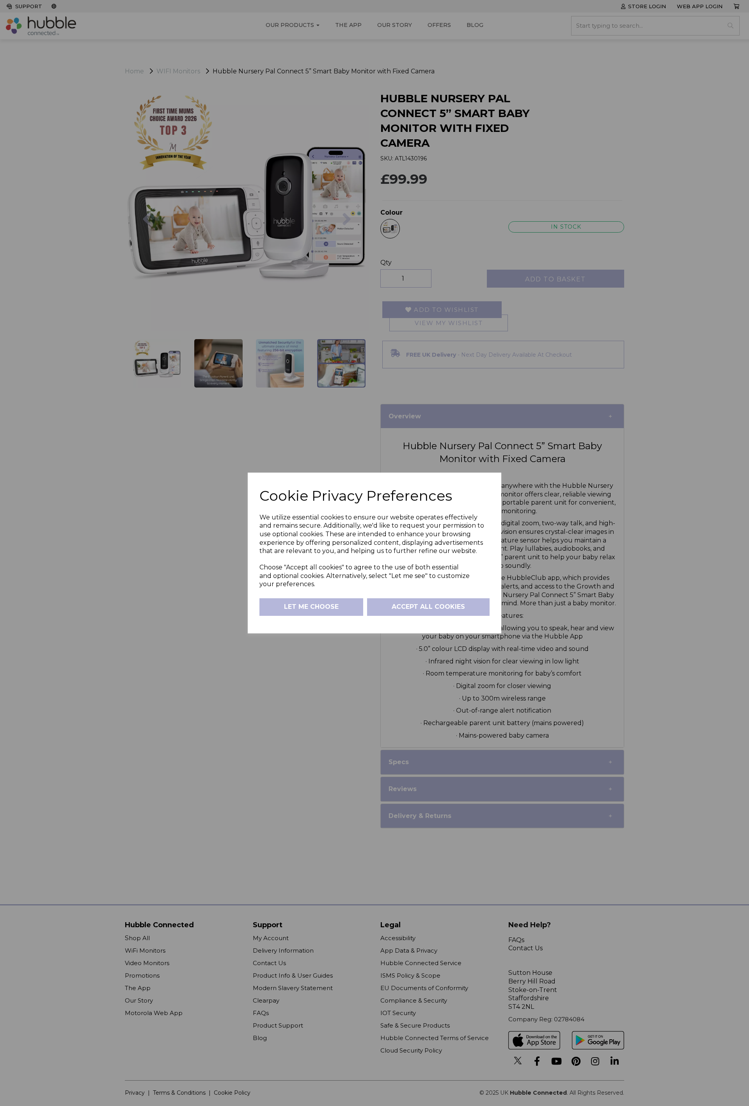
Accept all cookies (428, 606)
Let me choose (311, 606)
